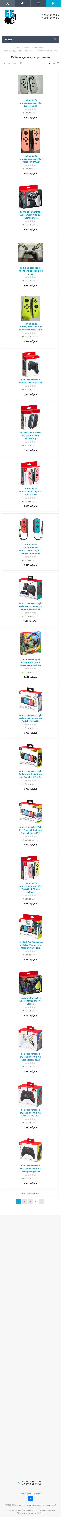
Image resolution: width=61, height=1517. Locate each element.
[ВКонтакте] (30, 1498)
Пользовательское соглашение (30, 1513)
